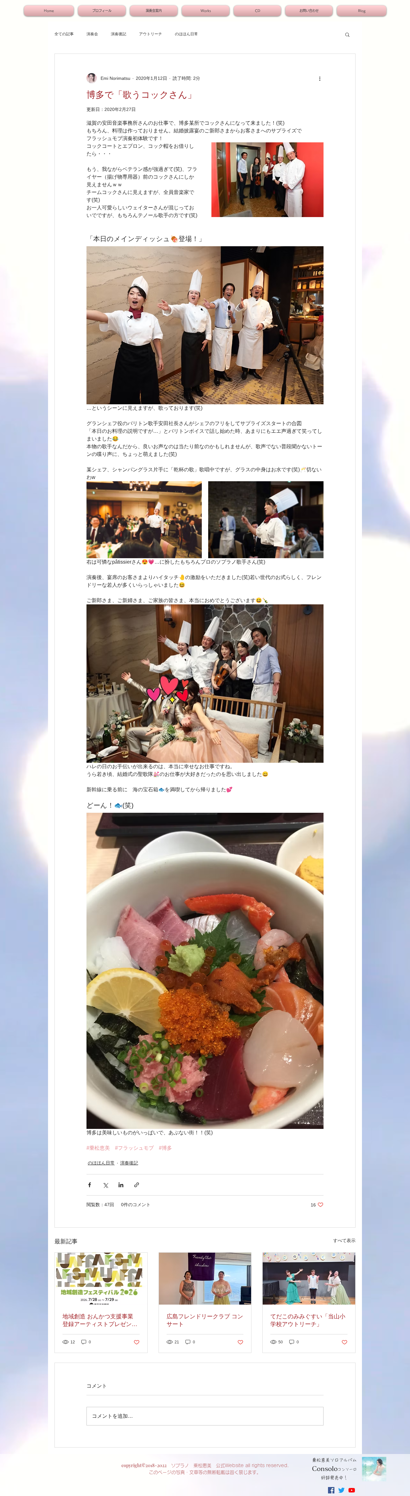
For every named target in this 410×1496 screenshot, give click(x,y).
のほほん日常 (186, 34)
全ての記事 (64, 34)
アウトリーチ (150, 34)
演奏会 (92, 34)
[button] (347, 34)
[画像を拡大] (144, 519)
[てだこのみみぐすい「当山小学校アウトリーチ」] (309, 1279)
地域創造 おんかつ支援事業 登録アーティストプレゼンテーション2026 (99, 1320)
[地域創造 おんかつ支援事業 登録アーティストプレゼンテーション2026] (101, 1279)
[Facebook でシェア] (89, 1185)
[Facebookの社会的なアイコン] (331, 1490)
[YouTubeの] (351, 1490)
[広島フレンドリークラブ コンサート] (205, 1279)
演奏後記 (118, 34)
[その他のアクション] (320, 78)
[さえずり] (341, 1490)
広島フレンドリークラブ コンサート (205, 1320)
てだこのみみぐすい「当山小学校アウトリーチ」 (307, 1320)
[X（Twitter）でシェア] (105, 1185)
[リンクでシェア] (137, 1185)
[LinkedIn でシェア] (121, 1185)
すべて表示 (344, 1240)
